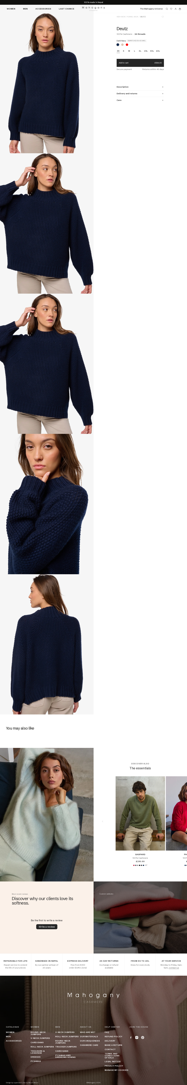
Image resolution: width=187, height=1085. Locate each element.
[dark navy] (118, 44)
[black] (139, 865)
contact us (174, 968)
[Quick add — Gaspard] (160, 846)
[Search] (167, 9)
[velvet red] (133, 865)
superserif (18, 1083)
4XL (158, 51)
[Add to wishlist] (163, 17)
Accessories (43, 9)
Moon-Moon (33, 1083)
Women (11, 9)
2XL (146, 51)
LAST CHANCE (66, 9)
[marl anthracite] (141, 865)
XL (140, 51)
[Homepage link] (93, 9)
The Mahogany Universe (151, 9)
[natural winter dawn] (122, 44)
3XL (152, 51)
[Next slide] (178, 821)
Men (25, 9)
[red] (127, 44)
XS (118, 51)
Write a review (47, 926)
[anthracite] (135, 865)
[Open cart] (180, 9)
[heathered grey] (137, 865)
